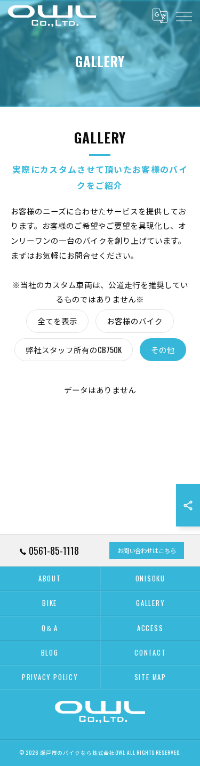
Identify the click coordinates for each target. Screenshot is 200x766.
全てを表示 (57, 320)
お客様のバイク (135, 320)
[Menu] (183, 16)
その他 (163, 349)
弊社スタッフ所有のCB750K (74, 349)
